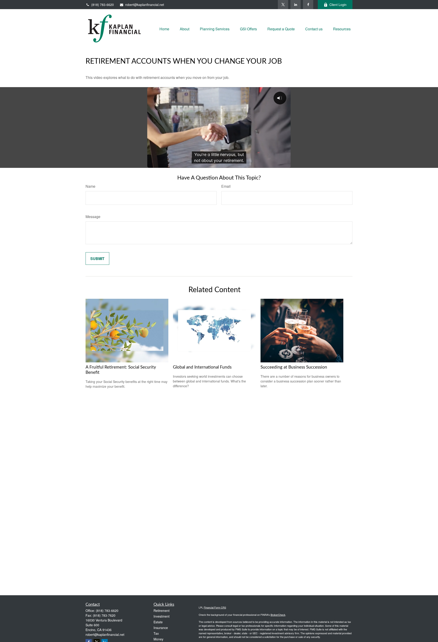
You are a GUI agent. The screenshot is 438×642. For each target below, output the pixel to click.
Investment (161, 616)
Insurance (161, 627)
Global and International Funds (202, 367)
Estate (158, 622)
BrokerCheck (278, 614)
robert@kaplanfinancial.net (144, 4)
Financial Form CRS (215, 607)
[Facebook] (308, 4)
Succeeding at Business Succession (294, 367)
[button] (164, 28)
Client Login (338, 4)
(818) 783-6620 (102, 4)
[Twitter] (283, 4)
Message (93, 216)
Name (90, 186)
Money (158, 639)
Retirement (161, 610)
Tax (156, 633)
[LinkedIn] (295, 4)
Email (226, 186)
